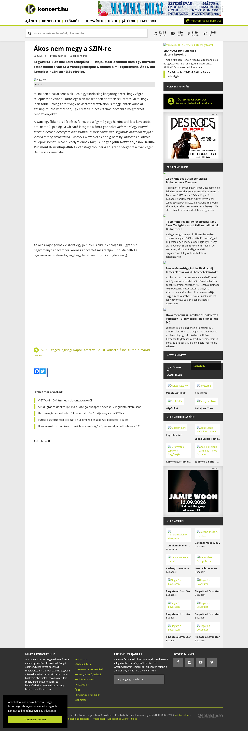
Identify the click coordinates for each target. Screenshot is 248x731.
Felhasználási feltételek (87, 694)
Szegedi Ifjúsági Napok (65, 350)
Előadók (72, 21)
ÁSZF (77, 689)
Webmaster (81, 699)
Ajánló (31, 21)
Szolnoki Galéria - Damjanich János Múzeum (207, 461)
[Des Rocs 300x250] (193, 157)
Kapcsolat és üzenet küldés (122, 718)
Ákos (122, 350)
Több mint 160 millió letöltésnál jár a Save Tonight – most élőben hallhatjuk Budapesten (192, 225)
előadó (88, 674)
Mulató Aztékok (176, 393)
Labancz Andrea (78, 55)
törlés (38, 355)
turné (132, 350)
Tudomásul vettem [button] (35, 719)
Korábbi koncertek (85, 679)
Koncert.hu (199, 365)
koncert (112, 350)
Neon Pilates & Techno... (207, 568)
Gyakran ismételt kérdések (89, 669)
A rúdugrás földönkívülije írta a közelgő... (189, 74)
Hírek (112, 21)
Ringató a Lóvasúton (178, 591)
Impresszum (81, 659)
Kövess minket (176, 355)
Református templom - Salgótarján (178, 461)
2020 (101, 350)
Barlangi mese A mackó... (207, 542)
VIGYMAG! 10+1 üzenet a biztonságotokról (65, 400)
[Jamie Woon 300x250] (193, 511)
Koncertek (51, 21)
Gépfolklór (172, 408)
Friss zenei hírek (177, 167)
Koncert (79, 674)
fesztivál (90, 350)
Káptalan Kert (174, 435)
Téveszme (201, 393)
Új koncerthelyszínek (181, 417)
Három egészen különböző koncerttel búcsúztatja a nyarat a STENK (81, 413)
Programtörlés (58, 55)
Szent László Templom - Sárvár (207, 438)
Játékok (128, 21)
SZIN (44, 350)
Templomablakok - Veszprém (178, 545)
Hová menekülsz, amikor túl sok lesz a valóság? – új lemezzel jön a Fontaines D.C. (89, 426)
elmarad (144, 350)
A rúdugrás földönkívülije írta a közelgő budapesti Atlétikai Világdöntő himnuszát (89, 407)
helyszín (97, 674)
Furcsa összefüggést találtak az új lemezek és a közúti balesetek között (83, 419)
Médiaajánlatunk (84, 664)
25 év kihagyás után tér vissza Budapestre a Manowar (186, 180)
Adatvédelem (82, 684)
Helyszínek (94, 21)
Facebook (148, 21)
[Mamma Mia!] (159, 15)
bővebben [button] (50, 710)
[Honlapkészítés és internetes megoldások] (210, 717)
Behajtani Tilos (204, 408)
